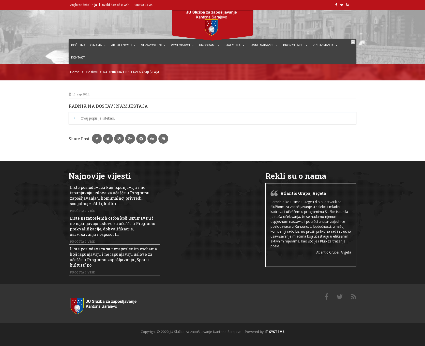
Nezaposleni (151, 45)
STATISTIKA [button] (233, 45)
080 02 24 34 (144, 5)
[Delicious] (353, 297)
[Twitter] (339, 297)
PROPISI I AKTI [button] (293, 45)
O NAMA (96, 45)
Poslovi (92, 72)
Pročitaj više (82, 210)
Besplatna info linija (83, 5)
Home (75, 72)
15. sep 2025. (81, 94)
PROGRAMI (207, 45)
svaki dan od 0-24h (115, 5)
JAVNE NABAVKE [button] (262, 45)
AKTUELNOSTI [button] (121, 45)
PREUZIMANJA (323, 45)
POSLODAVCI (180, 45)
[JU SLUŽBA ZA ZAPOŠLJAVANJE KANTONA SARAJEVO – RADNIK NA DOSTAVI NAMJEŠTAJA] (109, 305)
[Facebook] (326, 297)
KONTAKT (78, 57)
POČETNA (78, 45)
